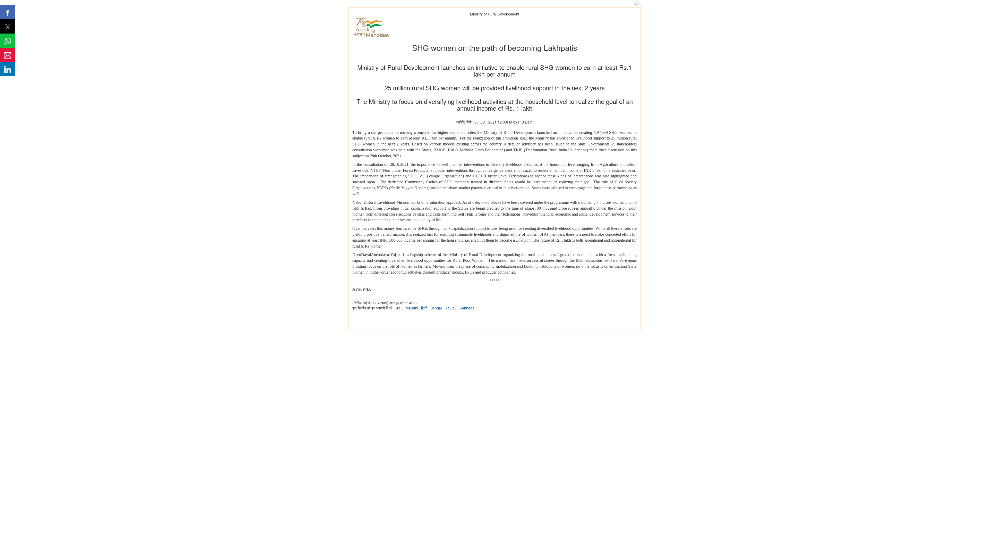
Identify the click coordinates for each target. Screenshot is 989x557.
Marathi (412, 307)
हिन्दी (424, 307)
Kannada (467, 307)
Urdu (399, 307)
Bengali (437, 307)
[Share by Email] (7, 55)
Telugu (452, 307)
